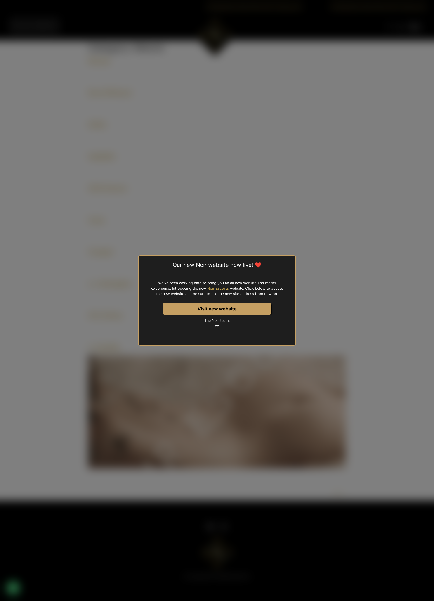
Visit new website (217, 309)
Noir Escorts (218, 288)
